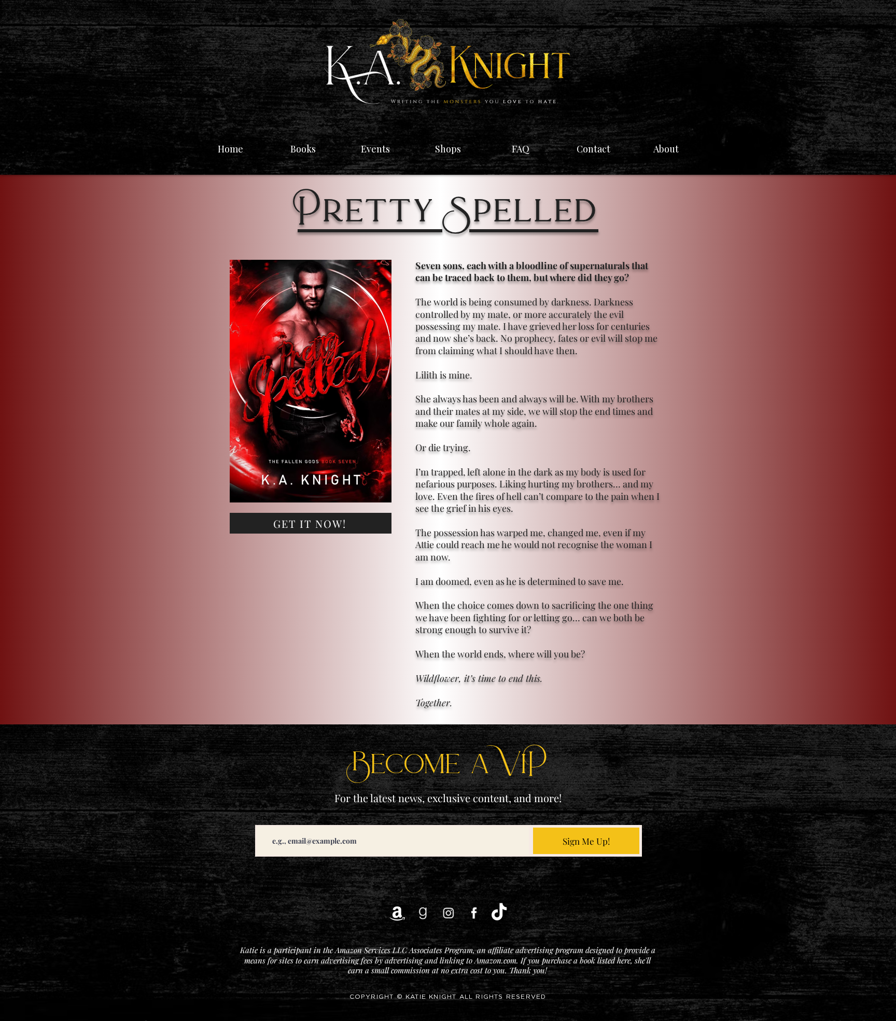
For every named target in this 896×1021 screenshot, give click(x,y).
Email (265, 817)
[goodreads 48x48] (423, 913)
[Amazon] (397, 913)
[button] (375, 144)
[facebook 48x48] (474, 913)
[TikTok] (499, 913)
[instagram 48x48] (448, 913)
